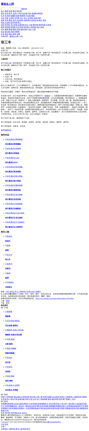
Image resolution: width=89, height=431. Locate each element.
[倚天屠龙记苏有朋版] (14, 167)
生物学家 (21, 25)
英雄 (12, 32)
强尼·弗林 (9, 381)
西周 (14, 29)
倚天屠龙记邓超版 (12, 153)
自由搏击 (19, 20)
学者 (39, 18)
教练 (10, 20)
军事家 (17, 32)
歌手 (10, 13)
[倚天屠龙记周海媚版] (14, 139)
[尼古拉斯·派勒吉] (12, 321)
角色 (6, 11)
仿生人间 (32, 399)
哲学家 (26, 27)
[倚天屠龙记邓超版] (13, 148)
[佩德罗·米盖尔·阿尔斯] (14, 330)
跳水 (40, 20)
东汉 (30, 29)
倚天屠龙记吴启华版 (13, 199)
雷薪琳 (7, 316)
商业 (2, 23)
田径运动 (34, 20)
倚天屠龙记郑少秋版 (13, 181)
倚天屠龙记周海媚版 (13, 144)
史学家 (30, 18)
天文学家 (13, 25)
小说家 (11, 18)
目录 (6, 424)
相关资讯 (26, 429)
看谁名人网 (7, 4)
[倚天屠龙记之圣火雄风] (14, 213)
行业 (2, 34)
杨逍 (7, 278)
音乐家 (24, 13)
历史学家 (19, 27)
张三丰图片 (36, 292)
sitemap (24, 413)
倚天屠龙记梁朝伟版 (13, 190)
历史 (2, 29)
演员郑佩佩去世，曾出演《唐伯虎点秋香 (20, 406)
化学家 (48, 25)
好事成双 (10, 397)
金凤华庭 (21, 399)
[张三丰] (8, 255)
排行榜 (19, 11)
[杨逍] (7, 273)
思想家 (7, 27)
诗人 (21, 18)
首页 (2, 413)
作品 (10, 11)
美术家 (7, 16)
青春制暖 (43, 399)
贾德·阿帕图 (9, 353)
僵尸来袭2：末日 (69, 399)
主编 (35, 18)
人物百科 (4, 429)
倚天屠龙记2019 (11, 162)
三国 (34, 29)
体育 (2, 20)
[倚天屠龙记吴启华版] (14, 195)
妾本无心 (6, 399)
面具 (49, 399)
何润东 (7, 371)
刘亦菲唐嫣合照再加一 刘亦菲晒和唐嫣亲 (24, 408)
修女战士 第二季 (36, 397)
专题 (12, 413)
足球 (6, 20)
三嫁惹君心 (69, 397)
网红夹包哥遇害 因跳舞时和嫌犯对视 (50, 406)
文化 (2, 18)
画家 (18, 16)
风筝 (27, 399)
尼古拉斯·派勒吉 (11, 325)
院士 (27, 25)
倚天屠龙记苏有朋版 (13, 171)
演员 (6, 13)
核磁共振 (77, 397)
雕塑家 (22, 16)
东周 (18, 29)
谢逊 (7, 250)
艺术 (2, 16)
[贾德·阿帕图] (10, 348)
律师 (14, 34)
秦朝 (22, 29)
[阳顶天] (8, 236)
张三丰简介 (27, 292)
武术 (14, 20)
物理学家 (42, 25)
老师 (42, 27)
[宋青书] (8, 264)
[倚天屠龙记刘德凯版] (14, 204)
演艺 (2, 13)
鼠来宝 (62, 397)
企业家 (7, 23)
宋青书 (7, 268)
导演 (20, 13)
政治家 (7, 32)
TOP (2, 424)
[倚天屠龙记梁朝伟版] (14, 185)
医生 (6, 34)
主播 (18, 34)
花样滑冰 (27, 20)
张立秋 (7, 362)
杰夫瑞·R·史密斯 (11, 390)
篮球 (44, 20)
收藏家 (13, 16)
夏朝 (6, 29)
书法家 (28, 16)
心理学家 (32, 27)
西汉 (26, 29)
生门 (38, 399)
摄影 (33, 16)
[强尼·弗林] (9, 376)
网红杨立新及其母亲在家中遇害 (52, 408)
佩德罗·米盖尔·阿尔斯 (13, 335)
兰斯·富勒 (9, 344)
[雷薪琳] (8, 312)
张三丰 (7, 259)
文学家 (17, 18)
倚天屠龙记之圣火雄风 (14, 218)
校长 (38, 27)
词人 (25, 18)
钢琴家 (40, 13)
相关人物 (19, 429)
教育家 (13, 27)
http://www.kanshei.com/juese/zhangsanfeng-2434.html (55, 298)
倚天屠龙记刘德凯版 (13, 208)
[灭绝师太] (9, 282)
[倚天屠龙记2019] (12, 158)
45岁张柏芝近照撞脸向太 (38, 404)
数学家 (35, 25)
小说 (21, 36)
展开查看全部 (6, 130)
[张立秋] (8, 358)
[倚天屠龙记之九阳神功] (14, 222)
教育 (2, 27)
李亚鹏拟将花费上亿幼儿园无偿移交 (15, 404)
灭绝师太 (8, 287)
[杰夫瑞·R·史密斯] (12, 385)
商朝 (10, 29)
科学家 (7, 25)
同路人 (3, 397)
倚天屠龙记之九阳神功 (14, 227)
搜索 (23, 9)
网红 (10, 34)
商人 (19, 23)
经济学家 (13, 23)
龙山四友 (55, 397)
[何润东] (8, 367)
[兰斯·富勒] (9, 339)
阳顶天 (7, 241)
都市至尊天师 (57, 399)
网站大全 (17, 413)
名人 (2, 11)
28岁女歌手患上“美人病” (58, 404)
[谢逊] (7, 245)
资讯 (14, 11)
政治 (2, 32)
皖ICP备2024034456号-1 (52, 422)
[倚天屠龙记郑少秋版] (14, 176)
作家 (6, 18)
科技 (2, 25)
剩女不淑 (13, 399)
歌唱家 (34, 13)
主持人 (15, 13)
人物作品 (11, 429)
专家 (31, 25)
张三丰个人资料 (17, 292)
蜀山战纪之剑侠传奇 (22, 397)
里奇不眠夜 (47, 397)
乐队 (29, 13)
